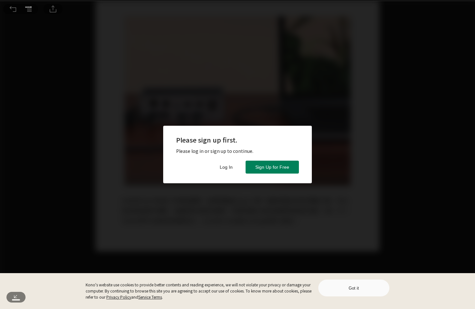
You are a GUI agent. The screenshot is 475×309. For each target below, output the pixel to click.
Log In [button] (226, 167)
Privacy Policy (118, 297)
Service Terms (150, 297)
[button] (13, 9)
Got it (354, 288)
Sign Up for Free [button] (272, 167)
